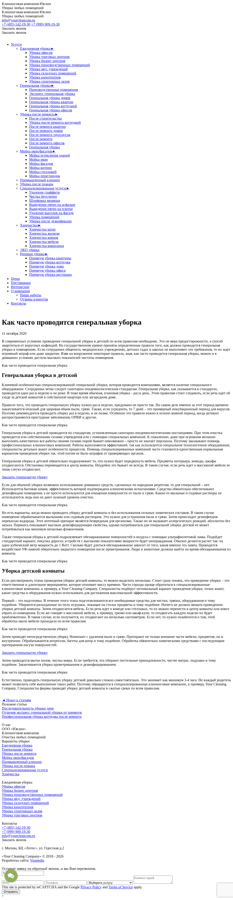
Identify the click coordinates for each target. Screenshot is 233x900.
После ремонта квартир (47, 127)
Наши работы (30, 295)
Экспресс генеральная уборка (52, 94)
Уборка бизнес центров (47, 61)
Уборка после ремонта (39, 114)
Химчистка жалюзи (44, 233)
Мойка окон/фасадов (38, 151)
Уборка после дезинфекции (50, 221)
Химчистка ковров (43, 237)
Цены (15, 279)
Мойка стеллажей (43, 172)
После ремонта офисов (47, 143)
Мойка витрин (40, 168)
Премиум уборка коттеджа (49, 262)
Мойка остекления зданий (49, 155)
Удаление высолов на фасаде (51, 213)
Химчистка (30, 225)
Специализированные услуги (45, 188)
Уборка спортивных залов (49, 81)
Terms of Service (121, 887)
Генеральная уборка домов (49, 98)
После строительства (45, 118)
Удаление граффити (44, 192)
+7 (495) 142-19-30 (16, 24)
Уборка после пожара (36, 184)
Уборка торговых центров (49, 57)
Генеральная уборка (37, 85)
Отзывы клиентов (34, 299)
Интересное (20, 287)
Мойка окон (38, 159)
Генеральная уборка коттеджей (53, 106)
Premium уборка (34, 254)
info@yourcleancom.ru (18, 20)
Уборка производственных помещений (59, 65)
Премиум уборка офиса (47, 270)
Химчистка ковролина (46, 246)
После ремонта (40, 139)
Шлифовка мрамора (44, 201)
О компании (20, 291)
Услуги (16, 44)
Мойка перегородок (44, 176)
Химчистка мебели (44, 242)
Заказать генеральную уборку (25, 477)
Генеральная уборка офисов (50, 110)
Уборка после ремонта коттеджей (55, 122)
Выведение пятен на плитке (51, 209)
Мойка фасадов (41, 164)
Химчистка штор (42, 229)
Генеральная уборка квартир (51, 102)
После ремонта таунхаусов (49, 135)
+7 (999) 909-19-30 (45, 24)
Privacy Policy (91, 887)
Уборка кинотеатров (45, 77)
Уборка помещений (44, 217)
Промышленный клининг (40, 180)
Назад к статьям (16, 700)
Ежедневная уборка (37, 48)
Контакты (18, 303)
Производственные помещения (53, 90)
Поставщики (21, 283)
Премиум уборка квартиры (50, 258)
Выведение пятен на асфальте (52, 205)
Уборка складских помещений (52, 73)
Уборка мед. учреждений (48, 69)
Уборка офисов (41, 53)
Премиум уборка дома (46, 266)
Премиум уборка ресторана (50, 274)
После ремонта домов (46, 131)
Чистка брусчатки (43, 196)
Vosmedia (37, 860)
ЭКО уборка (29, 250)
